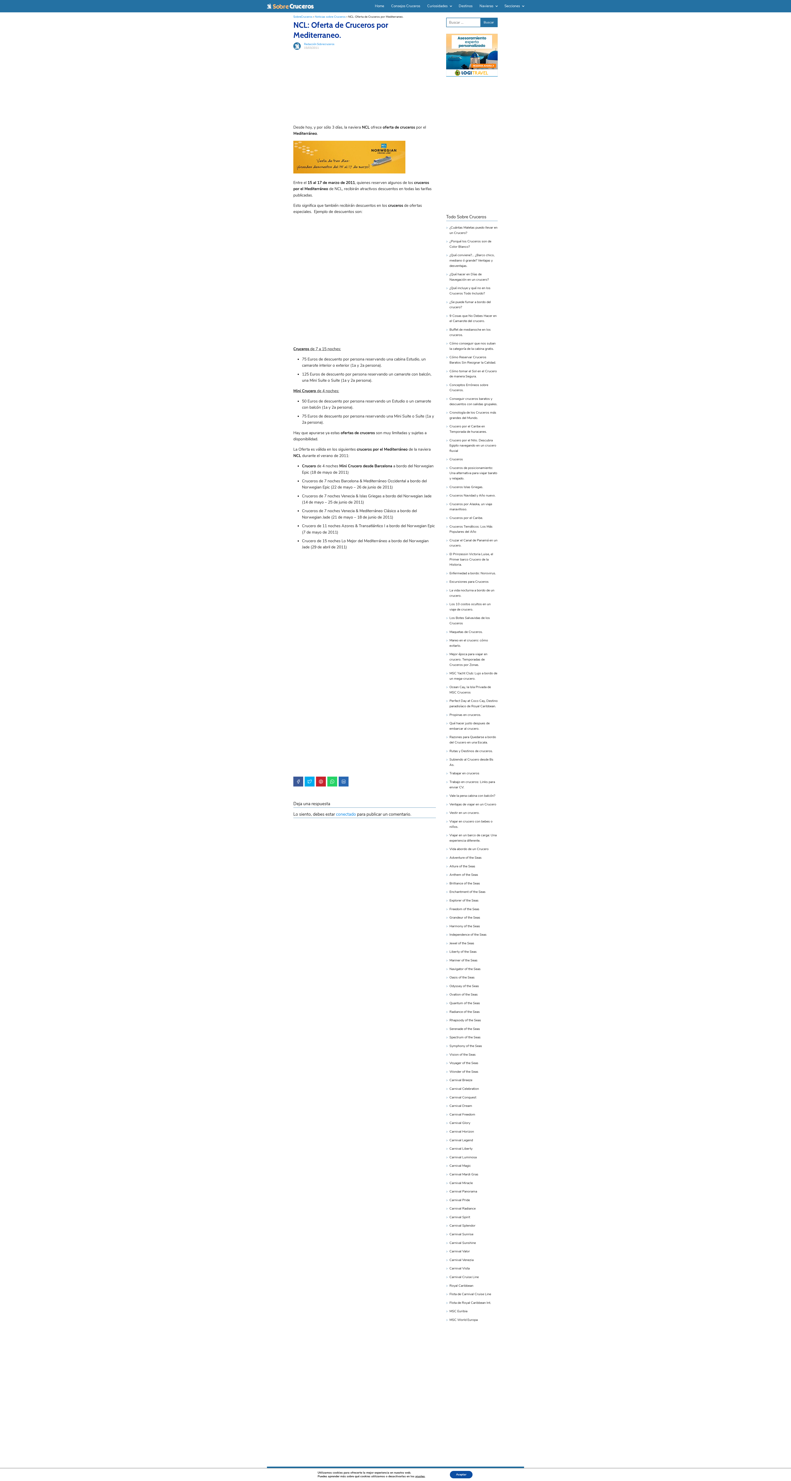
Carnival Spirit (459, 1217)
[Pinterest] (321, 781)
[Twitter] (310, 781)
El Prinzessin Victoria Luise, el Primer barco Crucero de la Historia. (471, 559)
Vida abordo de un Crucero (469, 849)
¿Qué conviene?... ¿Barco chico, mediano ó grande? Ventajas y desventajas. (472, 260)
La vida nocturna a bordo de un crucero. (471, 593)
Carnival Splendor (462, 1225)
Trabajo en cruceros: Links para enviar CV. (472, 785)
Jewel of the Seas (461, 943)
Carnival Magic (460, 1165)
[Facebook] (298, 781)
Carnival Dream (460, 1106)
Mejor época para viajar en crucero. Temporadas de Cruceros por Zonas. (468, 659)
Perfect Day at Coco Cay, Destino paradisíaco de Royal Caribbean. (473, 704)
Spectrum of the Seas (465, 1037)
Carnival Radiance (462, 1208)
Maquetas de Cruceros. (466, 632)
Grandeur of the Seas (464, 917)
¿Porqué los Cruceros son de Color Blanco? (470, 244)
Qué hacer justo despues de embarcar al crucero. (469, 726)
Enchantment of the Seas (467, 892)
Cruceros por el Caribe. (466, 518)
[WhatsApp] (332, 781)
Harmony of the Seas (464, 926)
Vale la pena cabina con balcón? (472, 795)
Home (379, 6)
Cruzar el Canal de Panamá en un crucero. (473, 543)
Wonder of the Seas (463, 1071)
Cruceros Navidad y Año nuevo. (472, 495)
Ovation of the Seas (463, 994)
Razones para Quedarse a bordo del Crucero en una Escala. (472, 740)
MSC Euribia (458, 1311)
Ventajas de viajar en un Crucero (472, 804)
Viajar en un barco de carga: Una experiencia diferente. (473, 838)
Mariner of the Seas (463, 960)
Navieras (486, 6)
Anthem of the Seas (463, 875)
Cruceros (456, 459)
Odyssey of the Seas (464, 986)
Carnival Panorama (463, 1191)
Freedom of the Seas (464, 909)
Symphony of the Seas (465, 1046)
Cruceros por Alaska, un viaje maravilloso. (470, 507)
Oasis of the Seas (462, 977)
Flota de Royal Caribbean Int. (470, 1303)
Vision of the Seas (462, 1054)
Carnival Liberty (461, 1148)
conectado (346, 814)
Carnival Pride (459, 1200)
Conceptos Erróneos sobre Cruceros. (468, 388)
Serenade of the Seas (464, 1029)
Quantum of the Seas (464, 1003)
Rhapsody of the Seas (465, 1020)
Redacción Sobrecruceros (319, 44)
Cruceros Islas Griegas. (466, 487)
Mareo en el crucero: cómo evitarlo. (468, 643)
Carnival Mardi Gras (463, 1174)
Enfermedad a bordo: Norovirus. (472, 573)
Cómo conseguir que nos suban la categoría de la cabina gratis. (472, 346)
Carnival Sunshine (462, 1243)
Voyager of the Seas (463, 1063)
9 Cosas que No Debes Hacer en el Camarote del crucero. (473, 318)
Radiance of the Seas (464, 1012)
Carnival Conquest (462, 1097)
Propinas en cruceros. (465, 715)
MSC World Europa (463, 1320)
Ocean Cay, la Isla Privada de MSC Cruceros (470, 690)
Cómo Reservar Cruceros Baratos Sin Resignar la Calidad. (472, 360)
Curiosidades (437, 6)
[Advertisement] (364, 82)
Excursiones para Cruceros (469, 581)
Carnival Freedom (462, 1114)
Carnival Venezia (461, 1260)
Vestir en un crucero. (464, 813)
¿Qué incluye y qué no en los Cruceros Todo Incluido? (469, 291)
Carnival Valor (459, 1251)
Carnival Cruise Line (464, 1277)
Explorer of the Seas (464, 900)
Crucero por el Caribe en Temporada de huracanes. (468, 429)
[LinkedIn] (344, 781)
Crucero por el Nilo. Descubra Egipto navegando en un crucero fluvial (472, 445)
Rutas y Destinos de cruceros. (471, 751)
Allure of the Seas (462, 866)
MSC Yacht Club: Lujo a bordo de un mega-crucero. (473, 676)
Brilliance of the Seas (464, 883)
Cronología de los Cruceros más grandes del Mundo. (472, 415)
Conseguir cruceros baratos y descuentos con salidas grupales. (473, 401)
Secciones (512, 6)
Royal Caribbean (461, 1285)
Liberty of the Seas (463, 951)
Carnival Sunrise (461, 1234)
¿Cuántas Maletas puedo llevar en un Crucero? (473, 230)
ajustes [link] (420, 1476)
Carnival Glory (459, 1123)
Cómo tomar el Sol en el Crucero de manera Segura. (473, 374)
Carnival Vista (459, 1268)
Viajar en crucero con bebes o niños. (471, 824)
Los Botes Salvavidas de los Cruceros (469, 621)
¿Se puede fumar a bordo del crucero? (470, 305)
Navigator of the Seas (465, 969)
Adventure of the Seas (465, 857)
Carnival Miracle (461, 1183)
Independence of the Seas (468, 934)
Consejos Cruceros (405, 6)
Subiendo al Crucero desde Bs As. (471, 762)
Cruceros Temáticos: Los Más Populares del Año (471, 529)
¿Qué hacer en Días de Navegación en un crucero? (469, 277)
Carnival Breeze (460, 1080)
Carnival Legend (461, 1140)
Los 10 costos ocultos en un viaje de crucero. (470, 607)
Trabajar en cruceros (464, 773)
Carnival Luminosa (463, 1157)
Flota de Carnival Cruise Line (470, 1294)
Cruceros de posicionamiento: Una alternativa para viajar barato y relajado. (473, 473)
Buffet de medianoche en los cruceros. (470, 332)
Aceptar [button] (461, 1474)
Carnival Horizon (461, 1131)
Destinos (466, 6)
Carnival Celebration (464, 1089)
